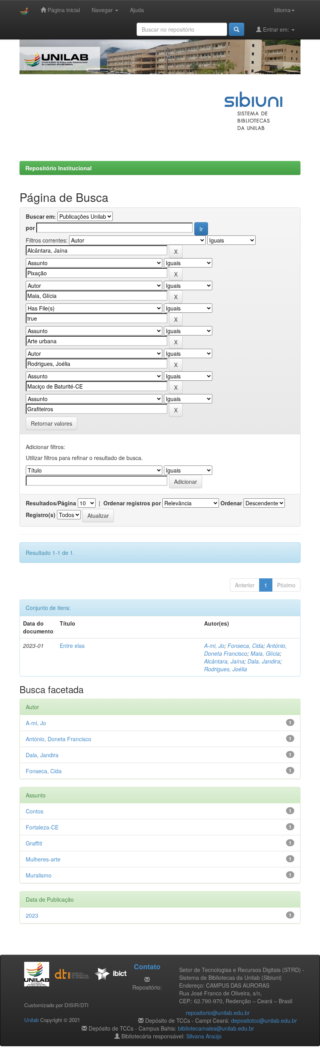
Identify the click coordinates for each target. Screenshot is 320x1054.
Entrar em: (276, 29)
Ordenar (231, 503)
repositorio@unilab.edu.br (218, 1013)
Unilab (31, 1020)
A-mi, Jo (214, 645)
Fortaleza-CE (42, 827)
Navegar (103, 10)
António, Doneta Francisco (245, 649)
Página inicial (63, 10)
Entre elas (72, 645)
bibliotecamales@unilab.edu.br (216, 1028)
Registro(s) (40, 515)
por (30, 228)
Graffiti (34, 843)
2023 (32, 915)
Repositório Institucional (58, 168)
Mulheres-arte (43, 859)
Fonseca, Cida (245, 645)
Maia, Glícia (265, 653)
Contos (34, 811)
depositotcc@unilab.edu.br (264, 1020)
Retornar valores (51, 423)
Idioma (282, 10)
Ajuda (137, 10)
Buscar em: (41, 216)
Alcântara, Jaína (224, 661)
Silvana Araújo (204, 1036)
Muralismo (39, 875)
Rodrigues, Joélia (225, 669)
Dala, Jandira (263, 661)
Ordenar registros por (132, 503)
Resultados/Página (51, 503)
